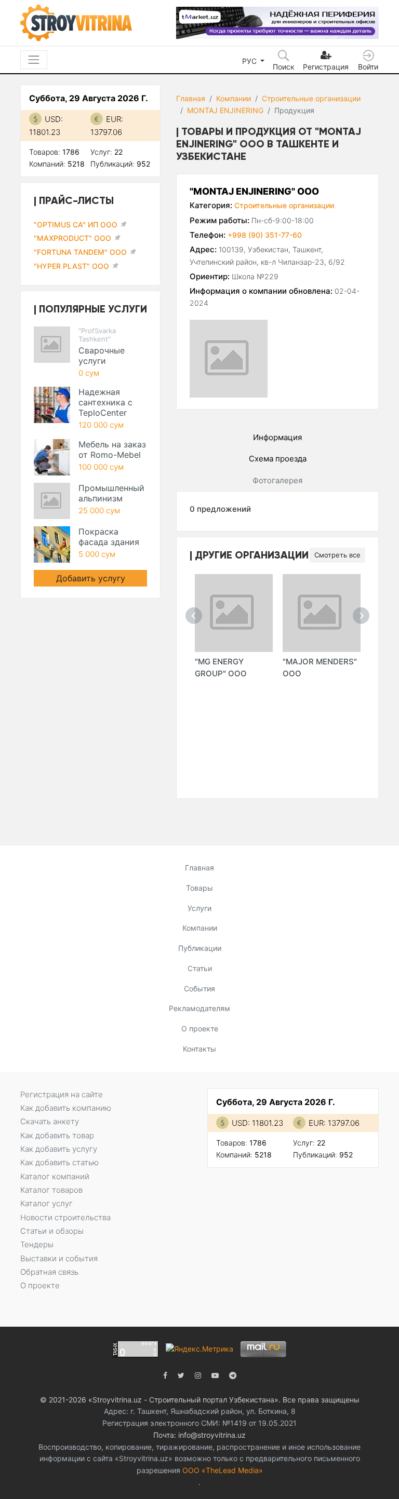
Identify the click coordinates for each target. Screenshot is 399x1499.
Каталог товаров (51, 1190)
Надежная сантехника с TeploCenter (105, 402)
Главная (190, 98)
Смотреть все (337, 555)
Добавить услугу (90, 578)
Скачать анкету (49, 1121)
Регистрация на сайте (61, 1094)
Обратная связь (49, 1272)
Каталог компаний (54, 1176)
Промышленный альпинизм (111, 493)
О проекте (199, 1028)
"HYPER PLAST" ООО (71, 266)
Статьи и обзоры (52, 1231)
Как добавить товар (57, 1135)
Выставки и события (59, 1258)
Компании (233, 98)
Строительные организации (311, 98)
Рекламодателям (199, 1008)
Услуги (199, 908)
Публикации (199, 948)
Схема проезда (278, 459)
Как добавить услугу (58, 1149)
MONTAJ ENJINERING (225, 110)
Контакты (199, 1048)
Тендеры (37, 1244)
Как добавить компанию (65, 1108)
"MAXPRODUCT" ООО (72, 238)
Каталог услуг (46, 1203)
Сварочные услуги (101, 355)
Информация (277, 437)
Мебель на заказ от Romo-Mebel (112, 449)
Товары (199, 887)
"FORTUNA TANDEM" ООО (80, 252)
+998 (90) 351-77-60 (265, 234)
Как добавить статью (59, 1162)
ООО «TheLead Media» (222, 1470)
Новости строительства (65, 1217)
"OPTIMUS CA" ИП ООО (75, 224)
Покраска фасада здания (108, 536)
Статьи (200, 968)
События (199, 988)
